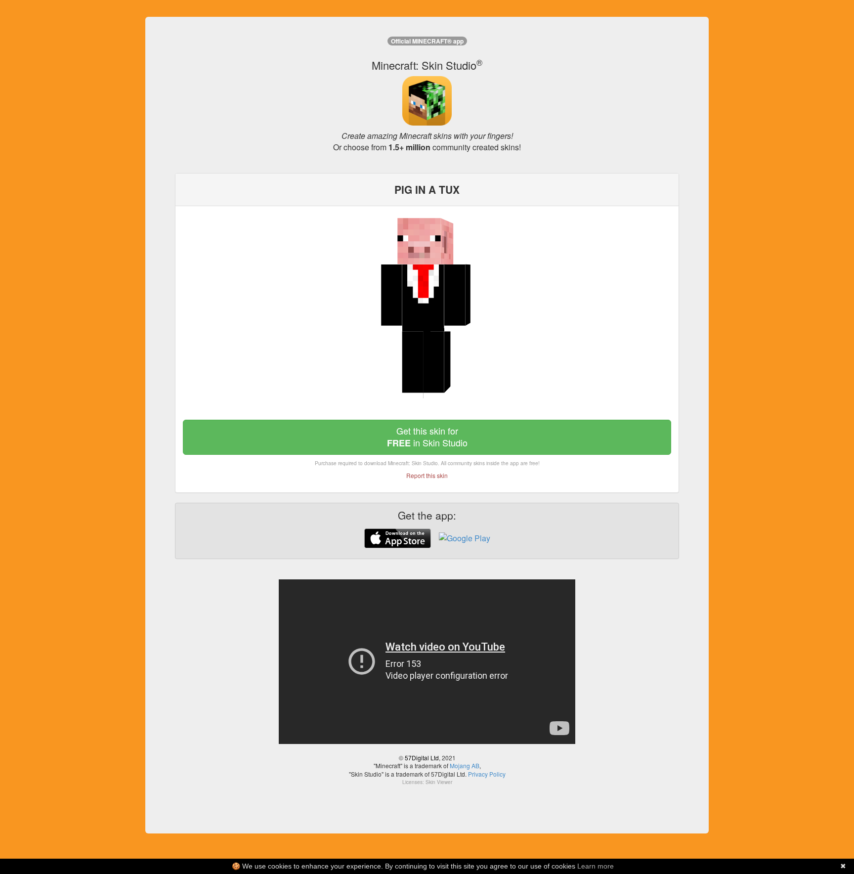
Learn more (595, 866)
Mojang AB (464, 765)
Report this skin (427, 475)
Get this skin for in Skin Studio (427, 436)
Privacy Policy (487, 774)
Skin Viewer (439, 782)
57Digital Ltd (422, 757)
